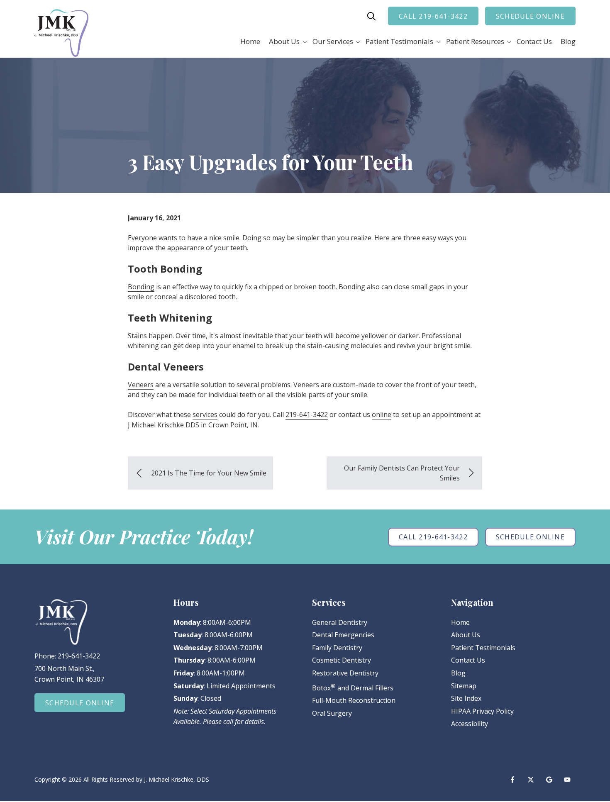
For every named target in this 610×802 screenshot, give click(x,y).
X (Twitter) (530, 779)
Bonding (141, 286)
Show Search (371, 16)
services (205, 414)
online (381, 414)
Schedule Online (530, 16)
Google (549, 779)
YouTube (567, 779)
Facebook (512, 779)
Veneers (141, 384)
